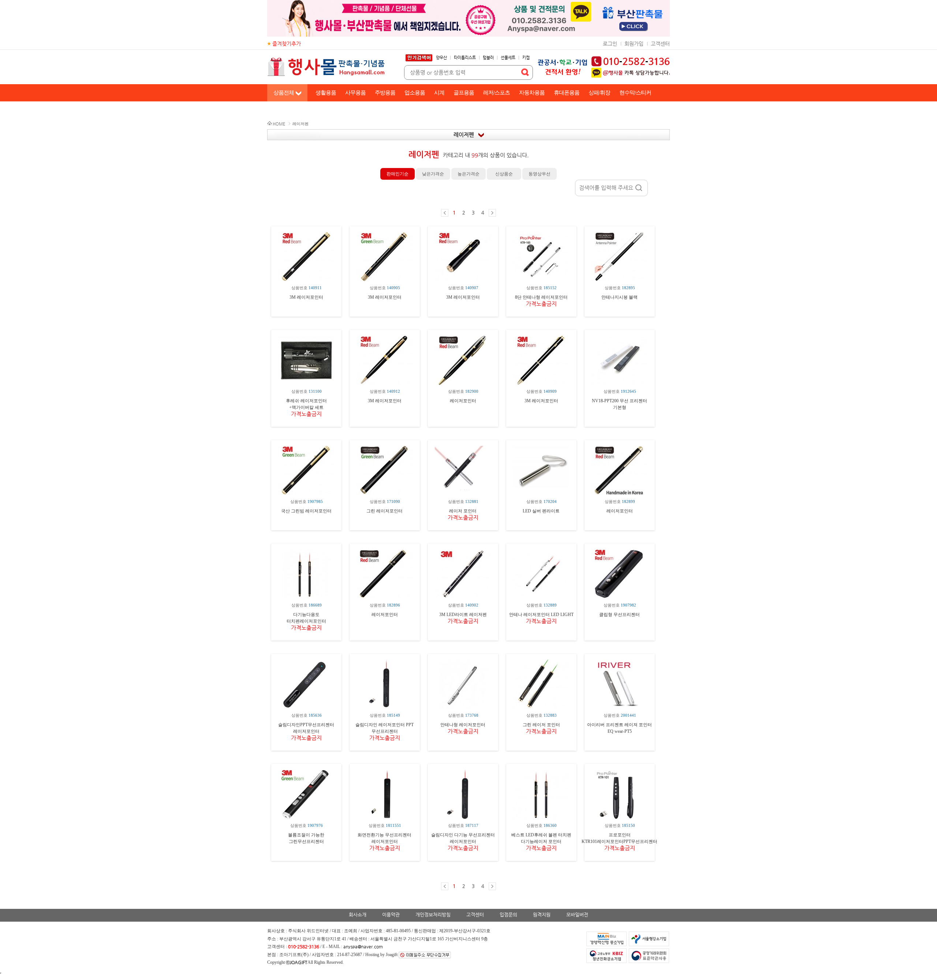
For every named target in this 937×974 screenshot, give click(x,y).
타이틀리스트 (465, 57)
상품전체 (283, 93)
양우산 (441, 57)
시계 (439, 93)
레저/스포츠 (496, 93)
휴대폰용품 (566, 93)
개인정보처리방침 (433, 914)
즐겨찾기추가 (286, 43)
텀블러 (488, 57)
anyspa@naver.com (363, 946)
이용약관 (391, 914)
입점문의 (508, 914)
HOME (279, 124)
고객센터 (660, 43)
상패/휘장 (599, 93)
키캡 (526, 57)
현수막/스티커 (635, 93)
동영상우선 (539, 173)
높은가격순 (468, 173)
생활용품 (326, 93)
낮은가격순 (433, 173)
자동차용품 (532, 93)
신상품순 (504, 173)
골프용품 (463, 93)
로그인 (610, 43)
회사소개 (357, 914)
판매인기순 (397, 173)
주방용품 (385, 93)
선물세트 (508, 57)
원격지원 (541, 914)
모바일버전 (577, 914)
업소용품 (414, 93)
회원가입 (633, 43)
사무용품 (355, 93)
